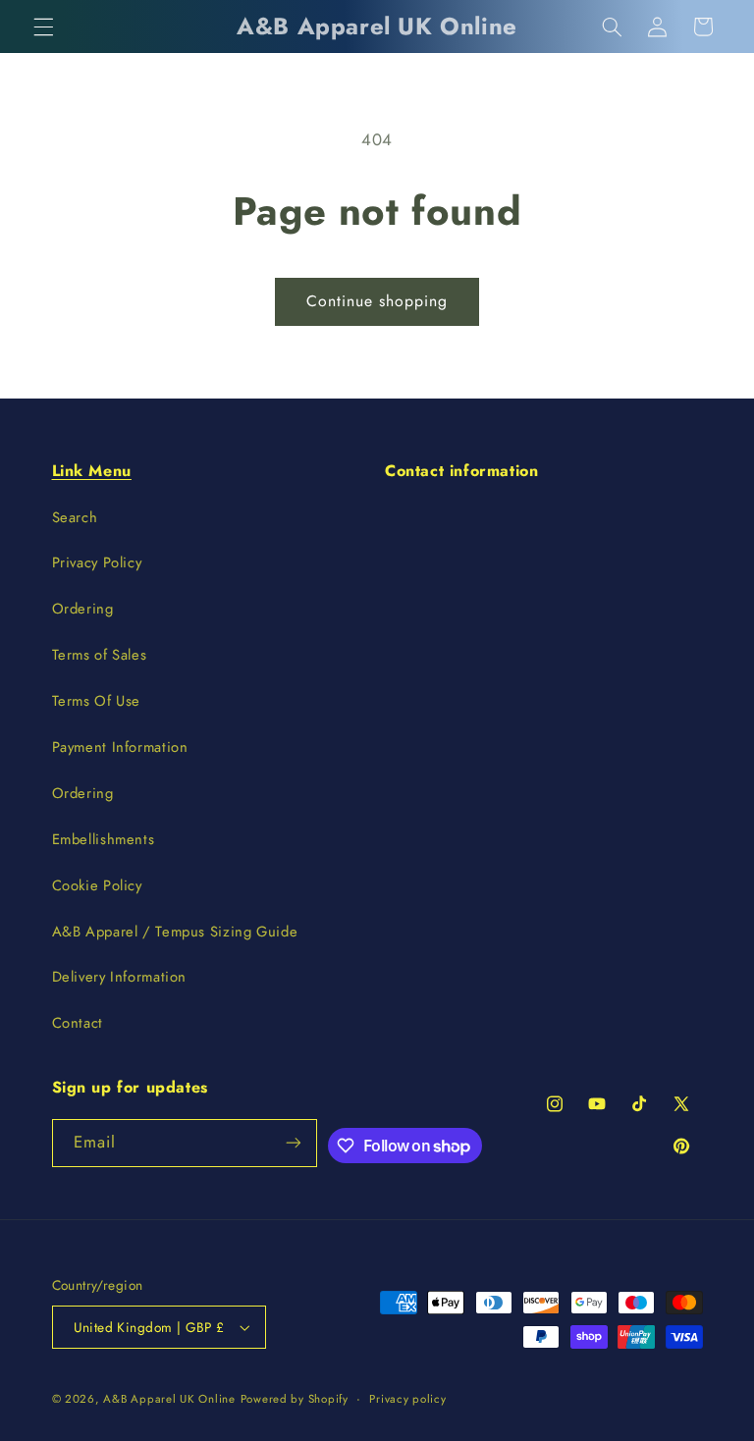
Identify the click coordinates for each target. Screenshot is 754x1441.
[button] (43, 26)
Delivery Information (120, 976)
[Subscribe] (293, 1143)
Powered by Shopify (295, 1399)
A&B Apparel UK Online (169, 1399)
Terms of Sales (99, 655)
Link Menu (92, 470)
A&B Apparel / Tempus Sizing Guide (175, 931)
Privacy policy (407, 1399)
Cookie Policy (97, 885)
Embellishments (103, 839)
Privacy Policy (97, 562)
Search (75, 517)
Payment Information (120, 747)
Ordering (83, 608)
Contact (77, 1023)
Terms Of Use (96, 701)
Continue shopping (377, 301)
